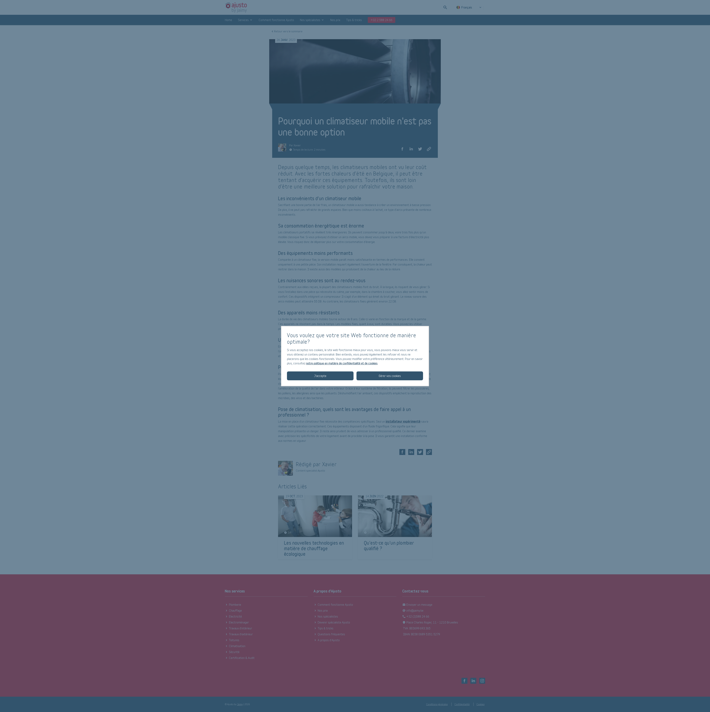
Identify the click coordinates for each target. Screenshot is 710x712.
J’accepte (320, 376)
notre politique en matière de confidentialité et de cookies (342, 363)
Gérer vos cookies (390, 376)
